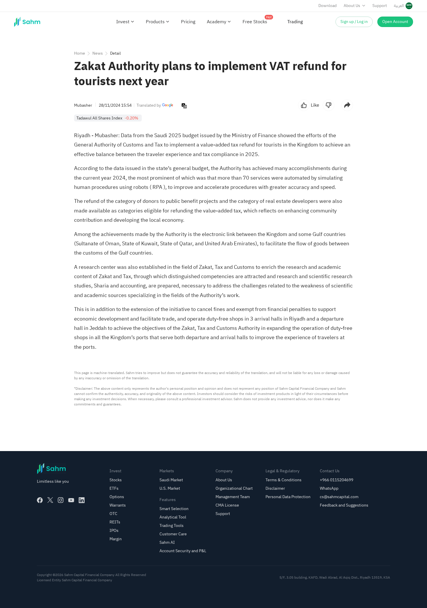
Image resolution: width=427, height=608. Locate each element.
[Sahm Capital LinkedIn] (82, 500)
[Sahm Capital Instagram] (61, 500)
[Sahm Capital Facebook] (40, 500)
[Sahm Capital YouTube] (71, 500)
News (97, 53)
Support (379, 6)
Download (327, 6)
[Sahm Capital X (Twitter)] (50, 500)
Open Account (395, 22)
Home (79, 53)
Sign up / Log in (354, 22)
